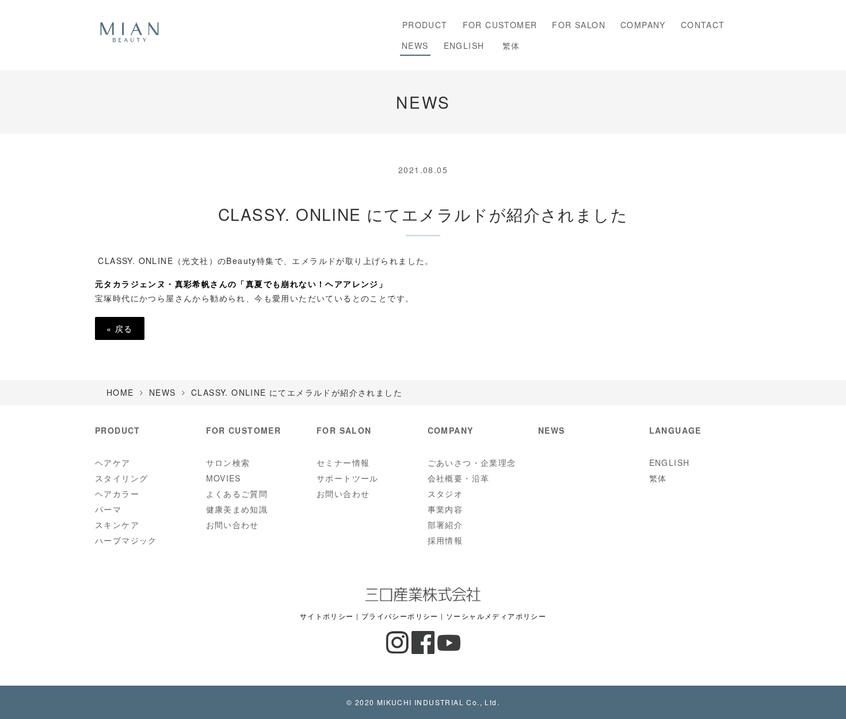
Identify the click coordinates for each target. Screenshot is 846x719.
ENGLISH (464, 45)
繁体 (509, 45)
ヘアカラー (117, 493)
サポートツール (348, 478)
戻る (119, 328)
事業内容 (445, 509)
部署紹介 (445, 524)
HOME (120, 392)
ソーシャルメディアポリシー (496, 616)
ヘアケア (113, 462)
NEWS (415, 45)
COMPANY (643, 24)
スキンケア (117, 524)
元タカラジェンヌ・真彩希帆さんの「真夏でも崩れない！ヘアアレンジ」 (241, 283)
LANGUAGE (675, 430)
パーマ (108, 509)
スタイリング (121, 478)
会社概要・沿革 (459, 478)
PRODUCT (422, 24)
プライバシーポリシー (400, 616)
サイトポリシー (327, 616)
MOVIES (223, 478)
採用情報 (445, 540)
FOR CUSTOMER (500, 24)
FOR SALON (578, 24)
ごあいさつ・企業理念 (472, 462)
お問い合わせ (232, 524)
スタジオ (445, 493)
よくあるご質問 (237, 493)
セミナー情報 (343, 462)
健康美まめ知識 (237, 509)
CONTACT (703, 24)
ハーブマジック (126, 540)
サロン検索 (228, 462)
